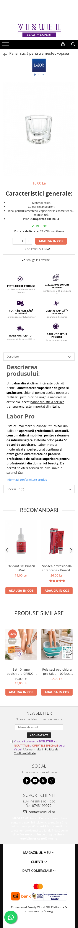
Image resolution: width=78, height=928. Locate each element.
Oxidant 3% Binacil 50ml (21, 568)
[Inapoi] (3, 54)
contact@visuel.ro (41, 812)
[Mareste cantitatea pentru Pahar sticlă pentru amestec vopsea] (29, 241)
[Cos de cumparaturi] (63, 44)
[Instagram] (51, 780)
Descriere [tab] (13, 356)
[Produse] (6, 45)
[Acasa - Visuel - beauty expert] (39, 30)
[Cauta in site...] (73, 44)
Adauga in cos (51, 241)
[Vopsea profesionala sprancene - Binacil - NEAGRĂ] (57, 541)
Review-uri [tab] (15, 489)
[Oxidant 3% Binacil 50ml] (21, 541)
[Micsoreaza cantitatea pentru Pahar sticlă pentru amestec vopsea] (16, 241)
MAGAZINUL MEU (37, 852)
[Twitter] (43, 780)
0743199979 (41, 805)
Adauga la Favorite (37, 260)
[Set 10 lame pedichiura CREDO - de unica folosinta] (21, 644)
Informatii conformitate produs (26, 480)
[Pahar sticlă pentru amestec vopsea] (39, 129)
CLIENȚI (37, 861)
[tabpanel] (39, 129)
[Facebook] (27, 780)
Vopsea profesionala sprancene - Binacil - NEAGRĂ (57, 568)
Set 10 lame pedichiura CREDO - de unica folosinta (21, 671)
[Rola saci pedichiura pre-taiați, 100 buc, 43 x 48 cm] (57, 644)
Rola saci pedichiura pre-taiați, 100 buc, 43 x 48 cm (57, 671)
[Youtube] (35, 780)
